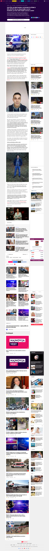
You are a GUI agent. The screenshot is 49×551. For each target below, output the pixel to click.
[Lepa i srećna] (24, 544)
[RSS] (42, 37)
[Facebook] (32, 37)
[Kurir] (11, 544)
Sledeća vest (24, 254)
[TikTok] (38, 37)
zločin (20, 257)
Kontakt (18, 546)
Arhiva (32, 546)
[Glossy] (21, 544)
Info (10, 5)
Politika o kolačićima (28, 546)
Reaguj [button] (8, 264)
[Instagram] (33, 37)
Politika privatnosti (35, 546)
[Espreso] (14, 544)
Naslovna (8, 5)
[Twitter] (35, 37)
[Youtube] (37, 37)
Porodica (8, 67)
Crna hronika (13, 5)
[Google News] (40, 37)
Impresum (15, 546)
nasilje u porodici (15, 257)
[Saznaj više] (42, 190)
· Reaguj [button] (33, 79)
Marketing (12, 546)
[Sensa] (30, 544)
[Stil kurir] (18, 544)
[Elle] (17, 544)
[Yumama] (33, 544)
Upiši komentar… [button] (11, 329)
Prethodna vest (11, 254)
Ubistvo (11, 257)
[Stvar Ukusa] (37, 544)
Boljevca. (8, 79)
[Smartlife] (27, 544)
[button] (28, 17)
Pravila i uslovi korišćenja (22, 546)
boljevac (7, 257)
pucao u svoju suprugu (23, 59)
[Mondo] (3, 1)
